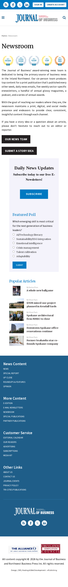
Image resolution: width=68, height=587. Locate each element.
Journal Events (11, 481)
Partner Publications (14, 421)
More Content (14, 398)
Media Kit (7, 455)
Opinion (7, 386)
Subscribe (34, 194)
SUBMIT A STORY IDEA (19, 151)
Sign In (38, 4)
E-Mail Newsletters (13, 407)
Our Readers (9, 442)
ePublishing (52, 570)
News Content (15, 363)
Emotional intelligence (29, 243)
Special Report (11, 373)
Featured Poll (24, 214)
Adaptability (23, 256)
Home (4, 35)
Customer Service (17, 432)
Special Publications (13, 416)
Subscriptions (10, 451)
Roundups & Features (14, 382)
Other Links (12, 467)
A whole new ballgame (40, 290)
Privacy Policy (10, 485)
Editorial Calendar (13, 437)
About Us (7, 472)
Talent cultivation (26, 252)
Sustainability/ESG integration (33, 239)
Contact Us (9, 476)
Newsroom (8, 412)
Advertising (9, 446)
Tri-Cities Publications (14, 489)
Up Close (7, 377)
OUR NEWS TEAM (16, 139)
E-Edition (8, 403)
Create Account (56, 4)
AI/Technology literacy (29, 234)
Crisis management (27, 247)
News (5, 368)
